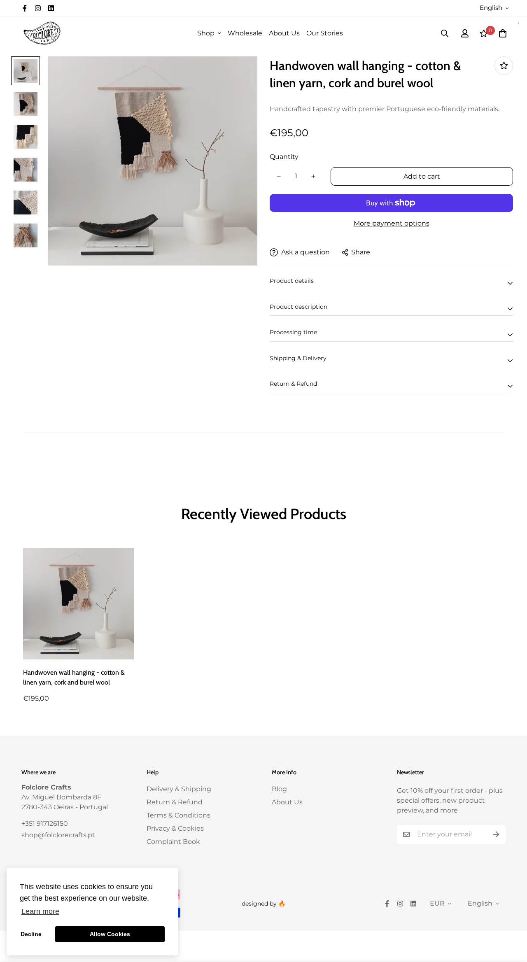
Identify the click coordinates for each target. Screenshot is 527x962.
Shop (206, 33)
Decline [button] (31, 934)
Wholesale (245, 33)
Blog (279, 789)
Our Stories (324, 33)
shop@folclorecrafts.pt (58, 835)
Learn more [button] (40, 911)
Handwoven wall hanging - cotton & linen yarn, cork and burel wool (74, 677)
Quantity (284, 157)
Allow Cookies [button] (110, 934)
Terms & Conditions (178, 815)
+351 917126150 (44, 823)
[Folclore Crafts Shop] (42, 33)
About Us (284, 33)
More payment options (391, 223)
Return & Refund (175, 802)
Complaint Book (173, 842)
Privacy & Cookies (175, 828)
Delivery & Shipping (179, 789)
